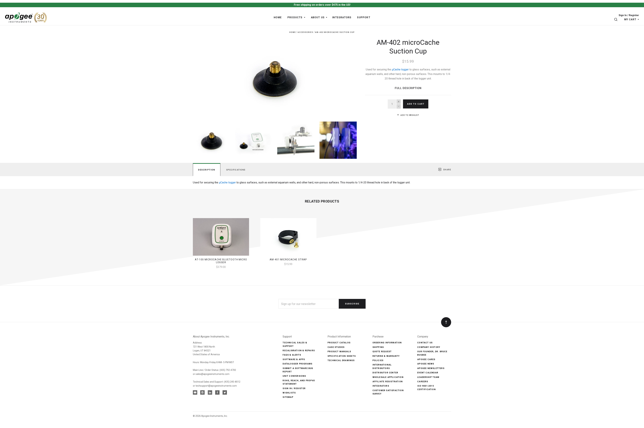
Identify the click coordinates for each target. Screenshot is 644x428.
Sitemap (288, 397)
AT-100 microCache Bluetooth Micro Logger (221, 261)
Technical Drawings (341, 360)
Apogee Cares (426, 359)
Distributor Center (385, 373)
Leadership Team (428, 377)
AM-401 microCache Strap (288, 259)
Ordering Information (387, 342)
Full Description (408, 88)
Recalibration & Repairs (299, 350)
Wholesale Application (388, 377)
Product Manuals (339, 351)
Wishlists (289, 393)
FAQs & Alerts (292, 355)
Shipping (378, 347)
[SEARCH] (616, 19)
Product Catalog (339, 342)
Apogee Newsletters (430, 368)
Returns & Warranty (386, 356)
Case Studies (336, 347)
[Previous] (202, 76)
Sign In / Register (629, 15)
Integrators (380, 386)
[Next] (347, 76)
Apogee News (425, 364)
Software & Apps (294, 359)
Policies (378, 360)
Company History (428, 347)
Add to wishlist (409, 115)
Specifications (236, 170)
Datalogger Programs (297, 364)
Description (206, 169)
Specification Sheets (342, 356)
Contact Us (425, 342)
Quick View (221, 238)
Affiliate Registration (387, 381)
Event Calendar (427, 373)
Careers (422, 381)
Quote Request (382, 351)
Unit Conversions (294, 376)
